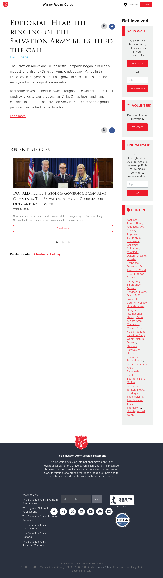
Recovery (132, 357)
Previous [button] (11, 198)
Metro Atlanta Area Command (135, 321)
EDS (129, 274)
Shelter (131, 375)
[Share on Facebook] (112, 27)
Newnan (132, 346)
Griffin (138, 295)
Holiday (55, 254)
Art (142, 226)
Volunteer (137, 127)
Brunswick (133, 241)
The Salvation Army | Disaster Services (40, 518)
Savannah (133, 371)
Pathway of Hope (133, 351)
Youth (130, 415)
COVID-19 (132, 252)
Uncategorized (136, 411)
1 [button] (57, 243)
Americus (132, 226)
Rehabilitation (135, 360)
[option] (63, 195)
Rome (130, 364)
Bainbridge (133, 237)
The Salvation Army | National (34, 535)
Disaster (141, 255)
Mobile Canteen (136, 328)
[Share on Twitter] (104, 26)
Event (142, 292)
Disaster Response (133, 261)
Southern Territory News (135, 387)
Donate (146, 4)
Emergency (133, 281)
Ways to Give (30, 494)
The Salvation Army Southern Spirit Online (40, 501)
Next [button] (115, 198)
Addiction (132, 219)
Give (129, 295)
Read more (18, 116)
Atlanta (131, 230)
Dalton (131, 255)
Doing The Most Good (137, 268)
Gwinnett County (132, 300)
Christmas (41, 254)
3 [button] (69, 243)
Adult (130, 223)
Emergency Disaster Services (134, 288)
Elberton (139, 274)
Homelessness (135, 306)
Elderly (131, 277)
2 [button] (63, 243)
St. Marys (132, 393)
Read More (63, 228)
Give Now (137, 63)
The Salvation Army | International (34, 526)
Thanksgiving (135, 396)
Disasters (132, 266)
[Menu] (156, 4)
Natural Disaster (135, 340)
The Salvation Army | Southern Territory (34, 543)
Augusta (132, 234)
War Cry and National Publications (35, 509)
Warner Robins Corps (58, 5)
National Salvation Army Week (136, 335)
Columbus (133, 248)
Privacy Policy (103, 567)
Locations (132, 4)
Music (130, 331)
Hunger (131, 310)
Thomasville (134, 407)
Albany (139, 223)
